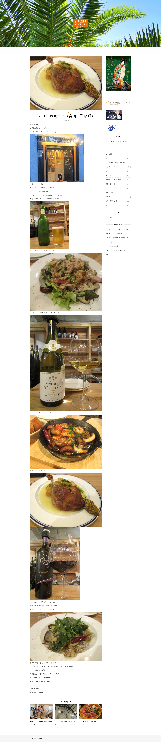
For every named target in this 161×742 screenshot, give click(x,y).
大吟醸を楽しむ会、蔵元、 (114, 180)
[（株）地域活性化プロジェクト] (80, 23)
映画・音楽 (109, 192)
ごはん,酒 (66, 112)
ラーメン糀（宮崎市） (113, 246)
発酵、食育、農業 (111, 201)
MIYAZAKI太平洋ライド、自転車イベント (118, 143)
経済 (107, 205)
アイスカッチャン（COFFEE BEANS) (117, 229)
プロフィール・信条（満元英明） (116, 162)
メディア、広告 (110, 167)
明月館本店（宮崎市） (88, 721)
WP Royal (42, 738)
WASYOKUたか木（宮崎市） (115, 233)
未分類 (108, 197)
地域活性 (108, 175)
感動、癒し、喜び (111, 184)
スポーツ (108, 158)
